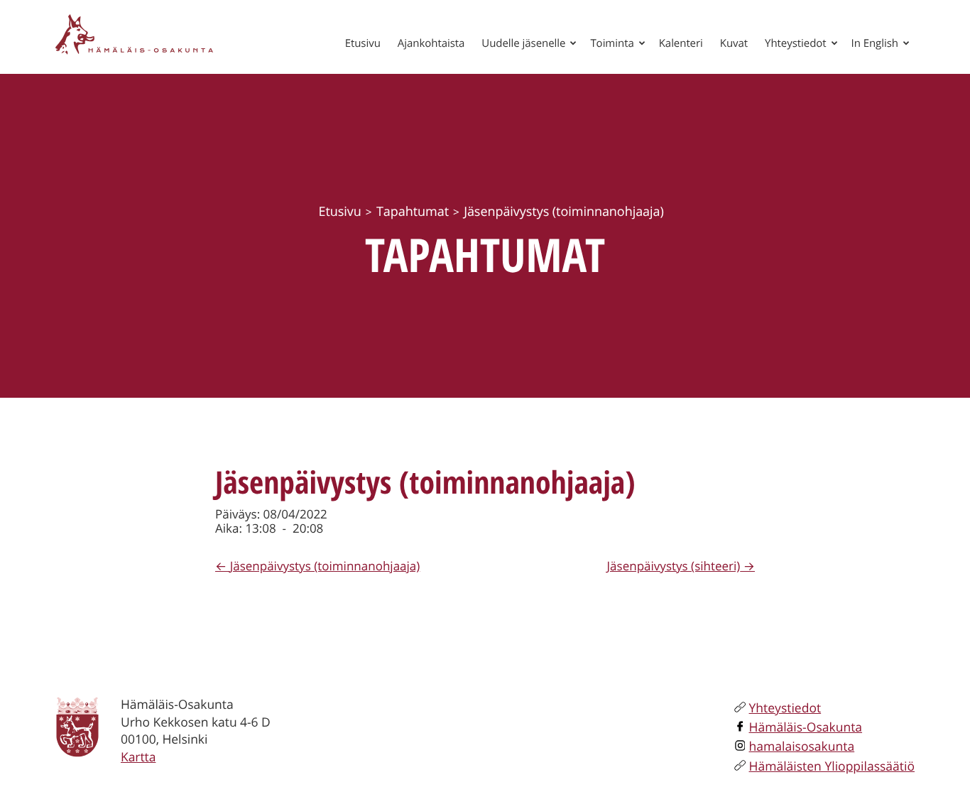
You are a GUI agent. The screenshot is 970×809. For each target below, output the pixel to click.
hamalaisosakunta (802, 746)
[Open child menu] (573, 42)
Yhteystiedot (795, 43)
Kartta (138, 757)
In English (874, 43)
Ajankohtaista (431, 43)
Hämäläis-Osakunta (806, 727)
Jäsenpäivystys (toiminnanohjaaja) (325, 566)
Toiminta (611, 43)
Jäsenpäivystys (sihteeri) (674, 566)
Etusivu (363, 43)
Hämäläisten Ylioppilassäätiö (832, 766)
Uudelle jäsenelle (523, 43)
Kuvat (734, 43)
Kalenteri (681, 43)
